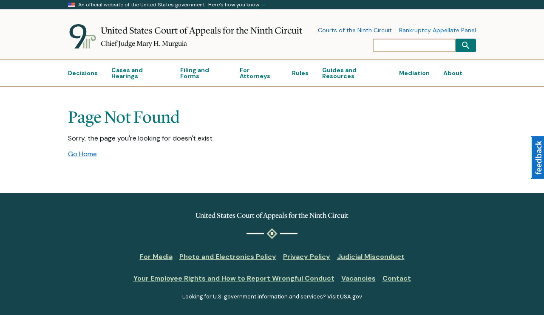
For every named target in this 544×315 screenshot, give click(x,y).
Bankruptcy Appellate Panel (437, 31)
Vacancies (358, 278)
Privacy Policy (306, 256)
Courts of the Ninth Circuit (355, 31)
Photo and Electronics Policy (227, 256)
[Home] (84, 36)
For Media (156, 256)
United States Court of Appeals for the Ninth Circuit (201, 30)
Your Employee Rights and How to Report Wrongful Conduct (233, 278)
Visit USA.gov (344, 296)
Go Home (82, 153)
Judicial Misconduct (371, 256)
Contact (396, 278)
